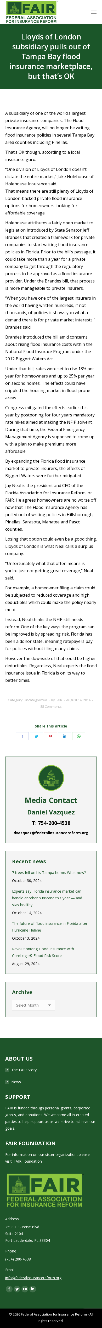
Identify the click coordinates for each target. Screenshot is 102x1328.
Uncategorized (35, 700)
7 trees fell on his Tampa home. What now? (49, 872)
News (16, 1081)
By (56, 700)
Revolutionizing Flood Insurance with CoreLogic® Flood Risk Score (43, 952)
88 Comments (51, 706)
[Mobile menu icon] (93, 12)
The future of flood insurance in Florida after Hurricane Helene (49, 927)
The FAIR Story (24, 1069)
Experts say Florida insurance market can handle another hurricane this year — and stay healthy (47, 898)
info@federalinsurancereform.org (33, 1277)
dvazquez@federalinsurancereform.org (51, 832)
